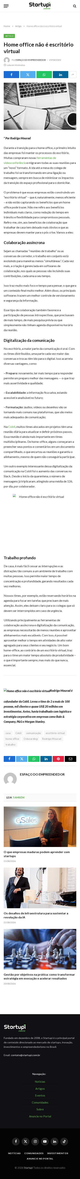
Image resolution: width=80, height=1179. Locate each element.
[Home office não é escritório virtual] (40, 106)
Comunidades (33, 1153)
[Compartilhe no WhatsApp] (44, 74)
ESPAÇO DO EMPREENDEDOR (31, 60)
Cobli (11, 426)
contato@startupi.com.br (25, 1055)
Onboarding (31, 738)
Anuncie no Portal (40, 1158)
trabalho (10, 744)
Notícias (14, 1153)
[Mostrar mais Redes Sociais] (72, 74)
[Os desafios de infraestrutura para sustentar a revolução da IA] (40, 888)
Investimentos (57, 1153)
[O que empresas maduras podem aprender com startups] (40, 827)
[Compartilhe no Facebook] (11, 74)
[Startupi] (40, 6)
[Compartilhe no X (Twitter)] (28, 74)
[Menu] (6, 6)
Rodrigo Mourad (51, 738)
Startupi (28, 1167)
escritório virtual (55, 733)
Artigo (9, 36)
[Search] (74, 6)
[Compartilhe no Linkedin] (60, 74)
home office (12, 738)
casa (8, 733)
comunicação (33, 733)
